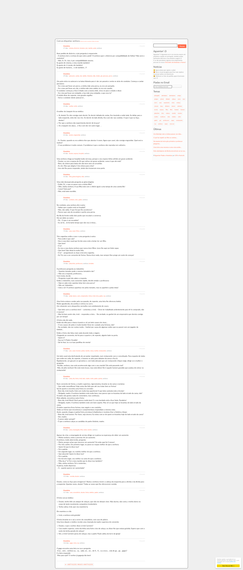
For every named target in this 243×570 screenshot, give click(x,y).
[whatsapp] (70, 50)
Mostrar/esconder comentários (85, 41)
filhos (78, 231)
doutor (71, 135)
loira (97, 296)
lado (83, 378)
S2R (176, 155)
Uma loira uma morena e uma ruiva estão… (167, 147)
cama (70, 378)
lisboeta (89, 76)
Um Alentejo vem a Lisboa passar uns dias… (167, 134)
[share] (75, 50)
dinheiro (167, 106)
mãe (94, 76)
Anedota (66, 46)
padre (80, 199)
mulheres (162, 117)
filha (70, 176)
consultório (76, 492)
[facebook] (64, 50)
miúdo (98, 76)
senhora (160, 124)
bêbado (168, 99)
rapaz (172, 120)
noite (75, 106)
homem (78, 351)
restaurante (102, 351)
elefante (179, 106)
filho (171, 109)
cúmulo (156, 106)
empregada (76, 430)
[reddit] (68, 50)
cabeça (174, 99)
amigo (179, 95)
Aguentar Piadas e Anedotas (163, 155)
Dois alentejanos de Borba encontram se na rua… (169, 151)
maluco (168, 113)
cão (81, 76)
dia (74, 378)
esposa (76, 153)
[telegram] (73, 50)
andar (70, 296)
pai (101, 76)
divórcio (76, 48)
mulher (71, 106)
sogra (166, 124)
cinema (71, 48)
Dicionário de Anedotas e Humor (175, 62)
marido (90, 48)
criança (178, 102)
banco (75, 296)
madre (88, 378)
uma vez (172, 124)
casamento (166, 102)
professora (79, 263)
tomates (91, 263)
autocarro (72, 76)
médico (91, 492)
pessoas (105, 76)
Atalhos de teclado (95, 41)
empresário (84, 296)
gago (71, 543)
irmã (94, 296)
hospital (81, 153)
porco (110, 76)
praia (94, 48)
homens (82, 48)
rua (104, 296)
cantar (77, 76)
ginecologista (76, 176)
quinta (100, 378)
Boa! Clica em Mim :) (228, 566)
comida (72, 476)
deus (161, 106)
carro (78, 296)
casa (70, 231)
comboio (72, 199)
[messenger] (71, 50)
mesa (91, 351)
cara (71, 492)
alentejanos (172, 95)
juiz (86, 48)
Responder (142, 46)
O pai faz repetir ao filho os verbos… (165, 137)
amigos (156, 99)
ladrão (84, 76)
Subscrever (177, 86)
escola (156, 109)
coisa (173, 102)
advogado (156, 95)
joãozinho (72, 263)
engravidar (77, 135)
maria (85, 430)
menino (180, 113)
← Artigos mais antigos (79, 564)
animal (162, 99)
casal (73, 231)
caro (70, 351)
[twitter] (66, 50)
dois (76, 199)
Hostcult (181, 155)
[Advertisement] (121, 24)
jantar (83, 351)
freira (90, 296)
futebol (176, 109)
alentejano (164, 95)
